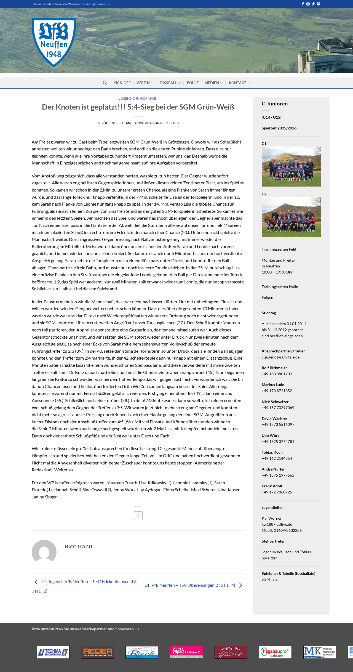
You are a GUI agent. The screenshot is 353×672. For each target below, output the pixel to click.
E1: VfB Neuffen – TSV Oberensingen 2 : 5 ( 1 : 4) (190, 585)
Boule (193, 83)
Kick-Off (121, 83)
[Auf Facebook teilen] (138, 515)
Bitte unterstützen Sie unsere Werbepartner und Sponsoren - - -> (71, 4)
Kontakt (238, 83)
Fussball (168, 83)
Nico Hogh (169, 123)
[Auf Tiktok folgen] (313, 4)
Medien (212, 83)
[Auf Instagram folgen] (308, 4)
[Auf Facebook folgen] (302, 4)
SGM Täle (269, 579)
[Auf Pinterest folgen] (318, 4)
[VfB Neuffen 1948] (54, 42)
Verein (143, 83)
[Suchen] (105, 83)
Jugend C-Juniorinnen (138, 98)
